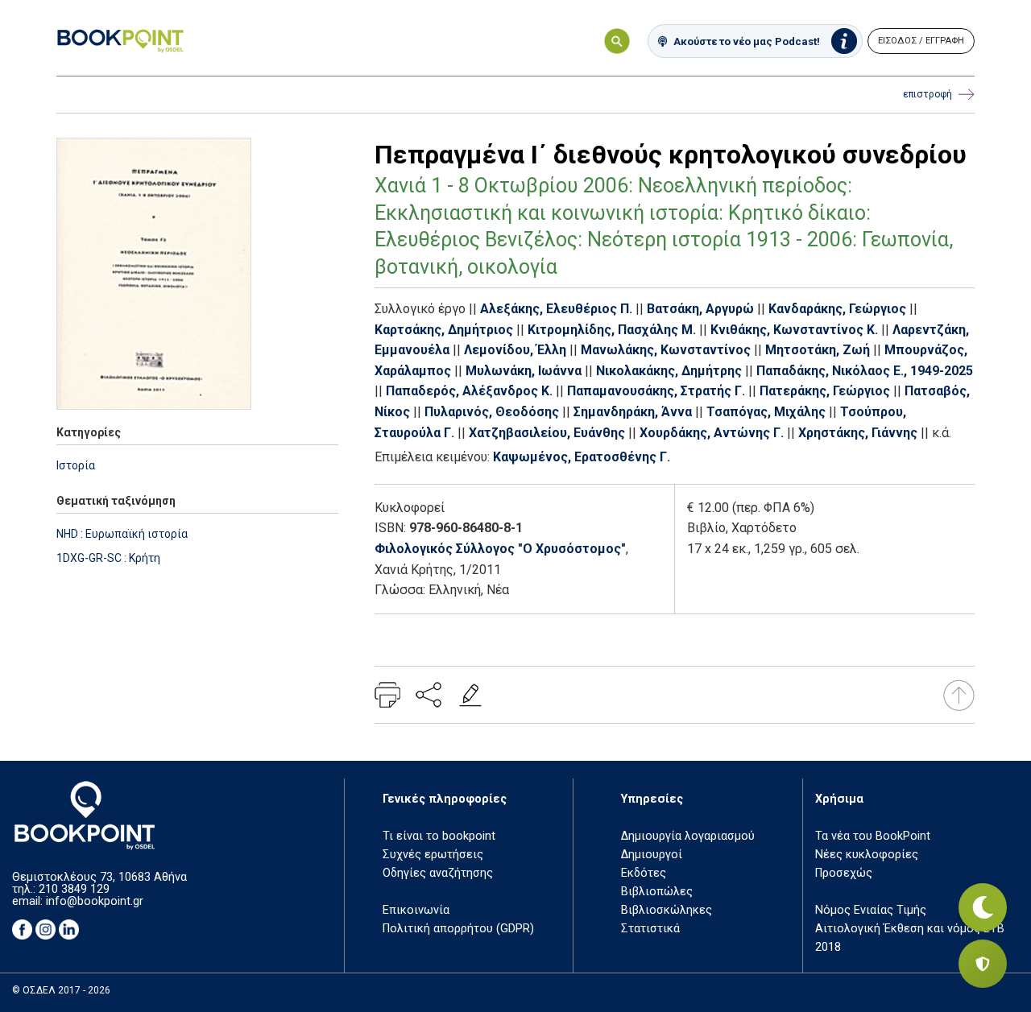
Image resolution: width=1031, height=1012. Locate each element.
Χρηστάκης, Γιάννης (857, 432)
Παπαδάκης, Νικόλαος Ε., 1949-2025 (864, 370)
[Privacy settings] (983, 964)
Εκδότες (643, 873)
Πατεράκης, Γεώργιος (825, 391)
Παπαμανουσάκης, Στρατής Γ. (656, 391)
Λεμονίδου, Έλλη (515, 349)
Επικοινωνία (416, 910)
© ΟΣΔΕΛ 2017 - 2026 (61, 990)
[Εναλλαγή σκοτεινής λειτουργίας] (983, 907)
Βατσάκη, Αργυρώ (700, 308)
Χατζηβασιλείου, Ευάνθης (547, 432)
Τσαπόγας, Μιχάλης (766, 411)
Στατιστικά (650, 929)
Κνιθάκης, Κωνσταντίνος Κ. (794, 329)
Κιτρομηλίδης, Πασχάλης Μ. (612, 329)
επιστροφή (927, 94)
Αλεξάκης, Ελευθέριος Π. (556, 308)
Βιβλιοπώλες (657, 891)
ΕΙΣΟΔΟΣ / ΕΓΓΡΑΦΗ (921, 40)
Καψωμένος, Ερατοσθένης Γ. (581, 457)
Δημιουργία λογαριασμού (688, 836)
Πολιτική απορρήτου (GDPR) (458, 929)
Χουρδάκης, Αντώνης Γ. (712, 432)
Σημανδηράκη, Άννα (632, 411)
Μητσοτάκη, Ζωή (817, 349)
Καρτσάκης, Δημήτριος (444, 329)
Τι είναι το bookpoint (439, 836)
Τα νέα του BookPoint (872, 836)
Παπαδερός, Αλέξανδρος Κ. (469, 391)
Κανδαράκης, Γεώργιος (837, 308)
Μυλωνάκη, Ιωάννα (524, 370)
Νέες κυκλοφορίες (866, 854)
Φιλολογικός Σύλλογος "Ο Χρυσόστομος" (500, 548)
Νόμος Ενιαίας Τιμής (870, 910)
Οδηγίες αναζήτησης (438, 873)
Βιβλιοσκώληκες (666, 910)
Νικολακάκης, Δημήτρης (669, 370)
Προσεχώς (843, 873)
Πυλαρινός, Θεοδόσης (491, 411)
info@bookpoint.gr (94, 901)
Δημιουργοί (651, 854)
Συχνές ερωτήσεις (433, 854)
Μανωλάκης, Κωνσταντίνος (666, 349)
